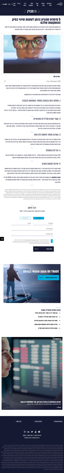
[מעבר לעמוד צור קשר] (9, 4)
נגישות (24, 435)
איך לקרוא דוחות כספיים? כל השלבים (47, 317)
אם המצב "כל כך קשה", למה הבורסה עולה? (46, 313)
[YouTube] (35, 432)
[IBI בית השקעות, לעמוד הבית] (60, 4)
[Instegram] (25, 432)
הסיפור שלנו (38, 421)
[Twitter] (32, 432)
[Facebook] (39, 432)
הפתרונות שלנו (58, 421)
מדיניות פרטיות (37, 435)
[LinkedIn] (28, 432)
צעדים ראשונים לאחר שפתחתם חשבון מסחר (45, 324)
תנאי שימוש (30, 435)
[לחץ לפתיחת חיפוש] (12, 4)
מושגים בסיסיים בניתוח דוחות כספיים (47, 328)
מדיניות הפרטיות (35, 240)
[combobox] (2, 4)
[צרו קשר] (2, 239)
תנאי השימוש (28, 240)
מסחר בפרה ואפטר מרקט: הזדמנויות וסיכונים (45, 321)
